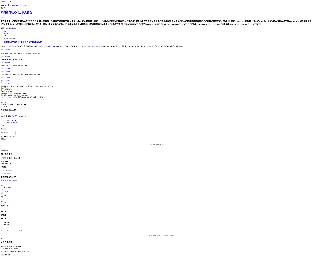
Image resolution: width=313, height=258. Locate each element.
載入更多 (3, 128)
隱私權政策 (165, 235)
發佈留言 (3, 138)
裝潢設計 (13, 120)
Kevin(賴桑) (4, 106)
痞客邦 (14, 116)
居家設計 (14, 28)
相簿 (5, 31)
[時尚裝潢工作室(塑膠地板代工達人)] (1, 172)
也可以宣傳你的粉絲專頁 (6, 173)
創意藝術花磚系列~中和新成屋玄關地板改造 (23, 42)
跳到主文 (3, 17)
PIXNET (144, 235)
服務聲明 (172, 235)
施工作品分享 (15, 122)
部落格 (6, 33)
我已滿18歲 (4, 254)
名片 (5, 35)
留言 (17, 116)
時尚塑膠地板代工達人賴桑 (16, 12)
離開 (9, 254)
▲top (2, 125)
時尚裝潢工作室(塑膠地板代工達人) (8, 170)
